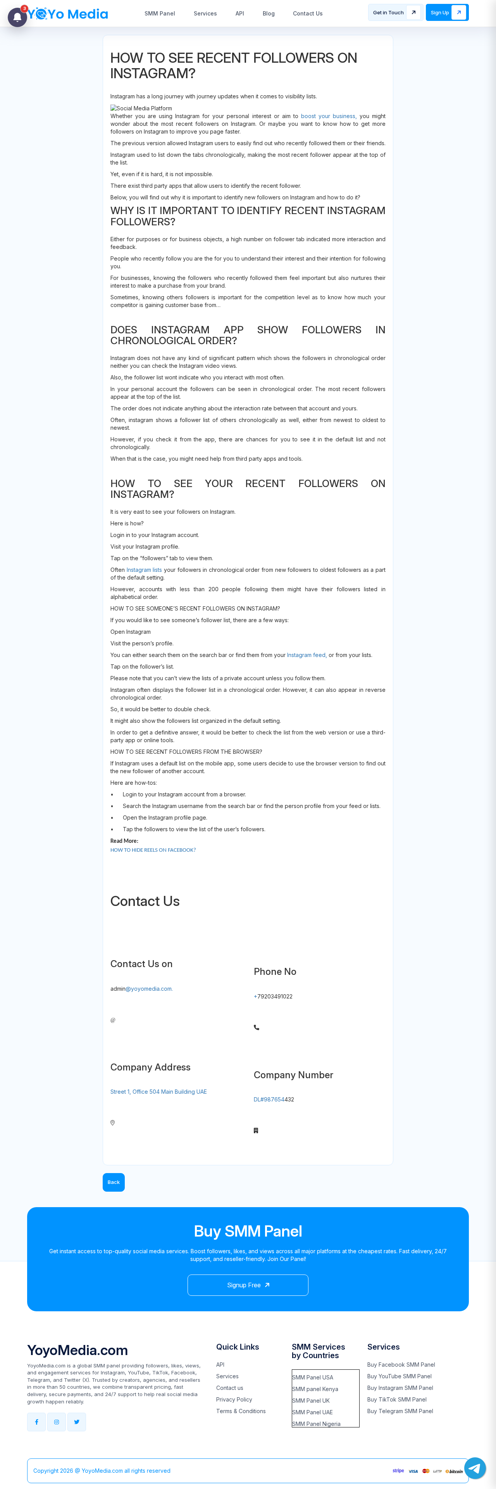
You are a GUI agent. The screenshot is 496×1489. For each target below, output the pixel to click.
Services (205, 13)
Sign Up (440, 12)
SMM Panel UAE (312, 1412)
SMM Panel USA (312, 1377)
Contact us (229, 1387)
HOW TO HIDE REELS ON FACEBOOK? (153, 850)
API (240, 13)
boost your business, (329, 116)
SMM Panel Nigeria (316, 1423)
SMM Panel (160, 13)
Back (114, 1182)
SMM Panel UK (311, 1400)
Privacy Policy (234, 1399)
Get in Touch (388, 12)
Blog (269, 13)
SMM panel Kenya (315, 1389)
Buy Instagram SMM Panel (400, 1387)
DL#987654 (269, 1099)
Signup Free (244, 1285)
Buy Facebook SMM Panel (401, 1364)
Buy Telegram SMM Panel (400, 1411)
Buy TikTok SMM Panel (397, 1399)
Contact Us (308, 13)
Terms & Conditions (241, 1411)
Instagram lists (144, 569)
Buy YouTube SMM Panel (399, 1376)
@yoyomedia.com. (149, 988)
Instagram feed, (307, 655)
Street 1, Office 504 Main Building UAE (158, 1091)
